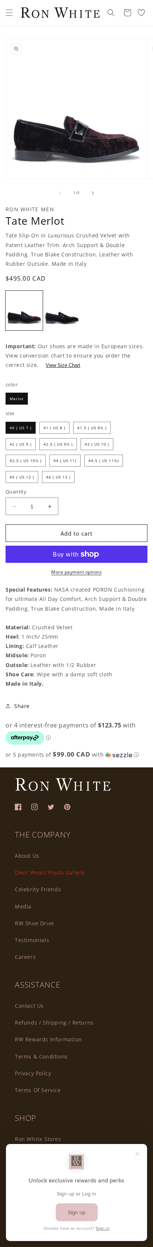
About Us (27, 855)
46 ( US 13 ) (58, 477)
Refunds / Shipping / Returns (54, 1022)
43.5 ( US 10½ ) (26, 460)
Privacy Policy (33, 1073)
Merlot (17, 398)
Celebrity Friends (38, 889)
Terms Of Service (38, 1090)
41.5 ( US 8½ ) (92, 427)
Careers (25, 956)
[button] (9, 12)
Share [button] (22, 706)
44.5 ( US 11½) (103, 460)
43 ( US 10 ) (97, 444)
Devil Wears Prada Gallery (50, 872)
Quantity (16, 491)
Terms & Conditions (41, 1056)
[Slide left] (60, 193)
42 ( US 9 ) (21, 444)
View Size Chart (63, 365)
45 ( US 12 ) (22, 477)
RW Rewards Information (48, 1039)
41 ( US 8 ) (54, 427)
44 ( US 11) (64, 460)
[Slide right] (93, 193)
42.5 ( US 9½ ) (58, 444)
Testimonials (32, 940)
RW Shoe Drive (34, 923)
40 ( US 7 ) (21, 427)
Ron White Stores (38, 1138)
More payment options (76, 572)
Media (23, 906)
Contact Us (29, 1005)
